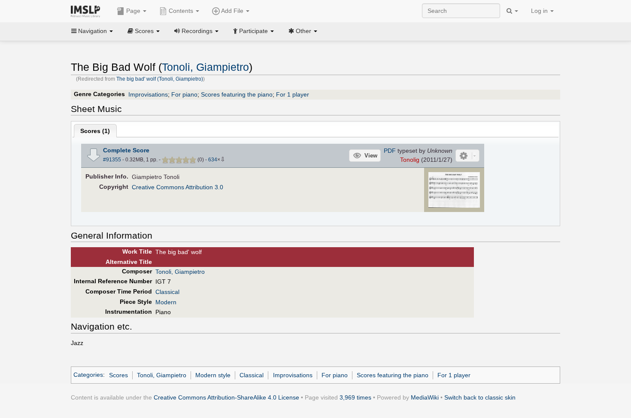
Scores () (95, 130)
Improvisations (148, 94)
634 (212, 160)
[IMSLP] (87, 10)
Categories (88, 375)
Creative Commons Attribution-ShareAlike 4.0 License (226, 397)
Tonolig (409, 159)
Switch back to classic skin (480, 397)
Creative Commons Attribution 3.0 (177, 187)
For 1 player (292, 94)
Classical (167, 291)
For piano (184, 94)
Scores (118, 375)
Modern (165, 302)
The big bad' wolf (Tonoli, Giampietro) (159, 79)
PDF (390, 150)
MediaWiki (425, 397)
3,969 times (355, 397)
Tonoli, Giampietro (205, 67)
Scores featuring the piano (237, 94)
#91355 (112, 160)
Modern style (213, 375)
